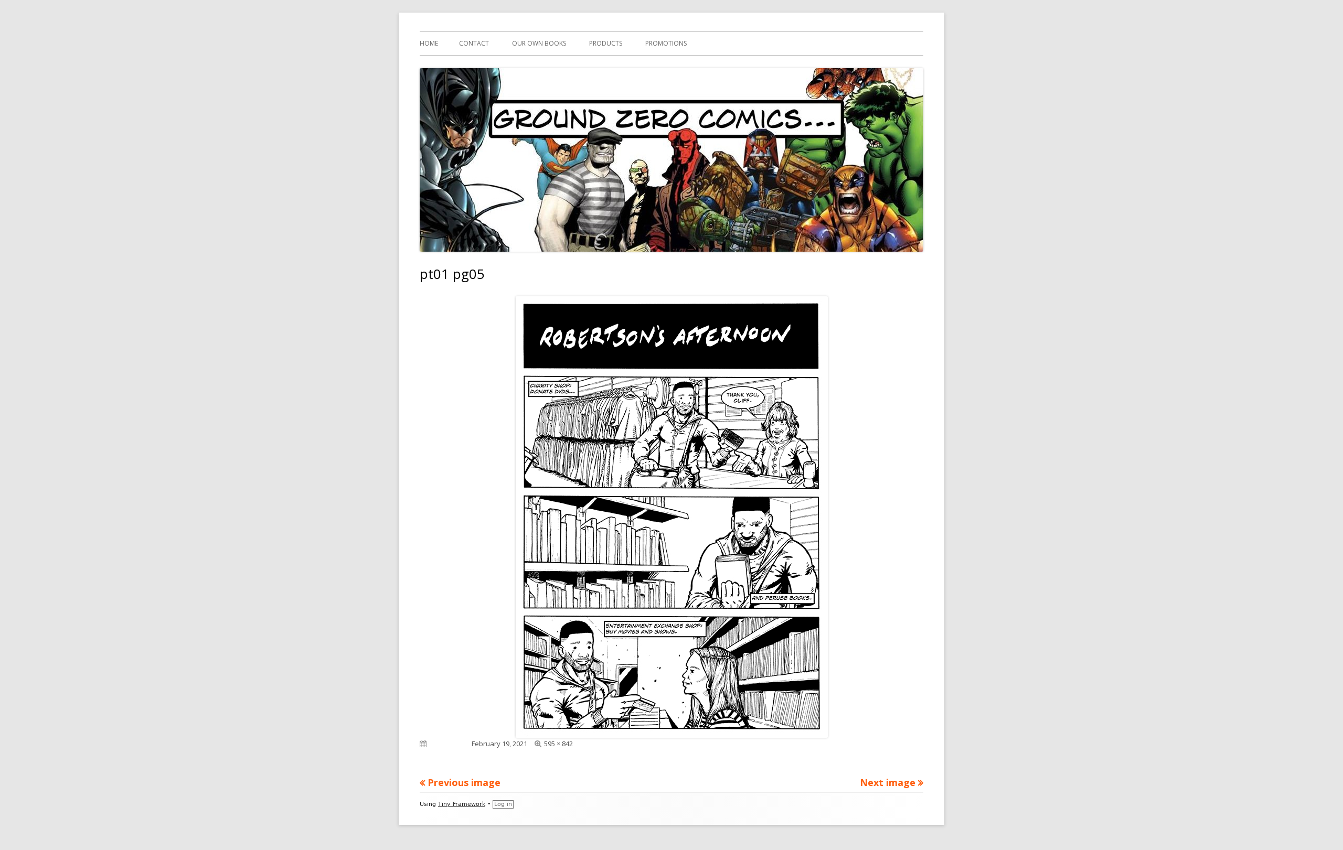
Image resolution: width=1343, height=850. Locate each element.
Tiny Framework (461, 804)
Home (429, 43)
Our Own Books (539, 43)
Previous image (464, 782)
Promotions (666, 43)
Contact (474, 43)
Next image (887, 782)
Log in (503, 804)
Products (605, 43)
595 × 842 (558, 743)
